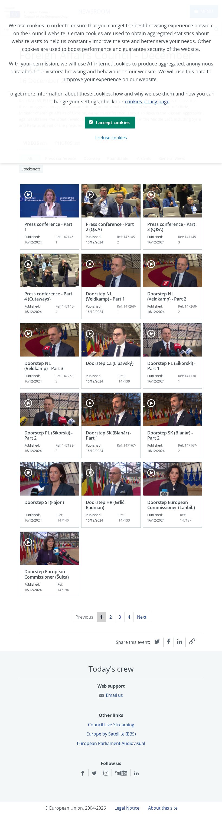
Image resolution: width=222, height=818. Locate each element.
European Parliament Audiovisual (111, 743)
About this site (163, 808)
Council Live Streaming (111, 725)
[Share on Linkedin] (179, 641)
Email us (114, 695)
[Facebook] (82, 773)
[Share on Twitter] (157, 641)
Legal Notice (127, 808)
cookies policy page (147, 101)
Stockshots (31, 168)
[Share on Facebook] (168, 641)
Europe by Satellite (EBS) (111, 734)
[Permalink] (192, 641)
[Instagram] (105, 773)
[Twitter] (94, 773)
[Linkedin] (136, 773)
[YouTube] (121, 773)
